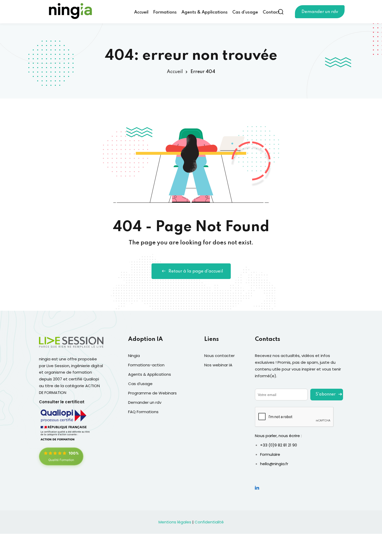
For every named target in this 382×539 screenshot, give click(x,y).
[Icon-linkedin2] (257, 487)
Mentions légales (175, 522)
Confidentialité (209, 522)
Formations (165, 12)
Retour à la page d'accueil (195, 271)
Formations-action (146, 365)
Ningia (134, 355)
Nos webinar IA (218, 365)
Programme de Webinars (152, 393)
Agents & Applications (204, 12)
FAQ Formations (143, 411)
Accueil (141, 12)
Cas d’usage (245, 12)
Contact (271, 12)
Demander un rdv (319, 12)
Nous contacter (219, 355)
